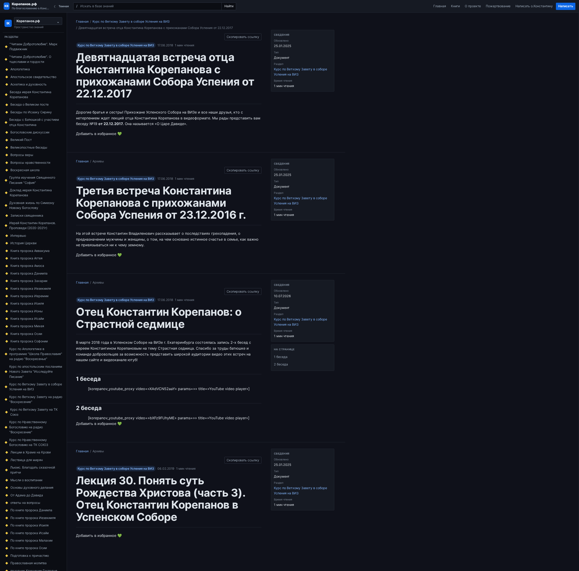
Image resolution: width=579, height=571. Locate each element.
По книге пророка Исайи (29, 533)
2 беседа (281, 364)
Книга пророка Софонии (29, 341)
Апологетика (20, 69)
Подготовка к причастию (29, 555)
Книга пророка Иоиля (27, 303)
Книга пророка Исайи (27, 318)
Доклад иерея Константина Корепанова (31, 192)
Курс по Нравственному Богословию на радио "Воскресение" (28, 427)
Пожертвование (498, 6)
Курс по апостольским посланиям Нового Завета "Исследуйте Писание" (35, 372)
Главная (439, 6)
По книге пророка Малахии (31, 540)
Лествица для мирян (26, 460)
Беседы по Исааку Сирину (31, 112)
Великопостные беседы (28, 147)
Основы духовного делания (31, 487)
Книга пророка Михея (27, 326)
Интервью (18, 235)
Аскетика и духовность (28, 84)
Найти (228, 6)
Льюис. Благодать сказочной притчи (32, 469)
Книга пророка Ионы (26, 311)
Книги (455, 6)
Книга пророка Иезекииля (30, 288)
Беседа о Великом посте (29, 104)
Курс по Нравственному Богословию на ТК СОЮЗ (28, 442)
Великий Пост (21, 140)
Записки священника (26, 215)
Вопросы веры (21, 155)
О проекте (473, 6)
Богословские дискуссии (29, 132)
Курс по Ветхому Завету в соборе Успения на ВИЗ (35, 386)
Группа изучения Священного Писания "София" (32, 179)
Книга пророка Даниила (28, 273)
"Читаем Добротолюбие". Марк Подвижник (33, 46)
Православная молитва (28, 563)
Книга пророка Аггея (26, 258)
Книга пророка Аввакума (30, 251)
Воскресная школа (25, 170)
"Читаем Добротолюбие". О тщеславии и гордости (30, 59)
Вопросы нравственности (30, 162)
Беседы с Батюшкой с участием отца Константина (34, 122)
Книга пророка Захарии (28, 281)
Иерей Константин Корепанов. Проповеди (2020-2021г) (32, 225)
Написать (565, 6)
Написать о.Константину (534, 6)
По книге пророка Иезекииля (33, 518)
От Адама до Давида (26, 495)
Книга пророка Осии (26, 334)
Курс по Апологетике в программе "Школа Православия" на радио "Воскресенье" (35, 354)
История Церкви (23, 243)
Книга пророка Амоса (27, 266)
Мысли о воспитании (26, 480)
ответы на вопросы (25, 503)
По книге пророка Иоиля (29, 525)
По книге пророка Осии (28, 548)
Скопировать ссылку (243, 36)
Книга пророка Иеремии (29, 296)
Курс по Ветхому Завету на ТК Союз (34, 412)
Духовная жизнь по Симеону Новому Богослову (31, 205)
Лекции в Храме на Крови (30, 452)
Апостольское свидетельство (33, 77)
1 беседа (280, 357)
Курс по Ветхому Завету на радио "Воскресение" (35, 399)
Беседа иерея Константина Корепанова (30, 94)
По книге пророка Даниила (31, 510)
